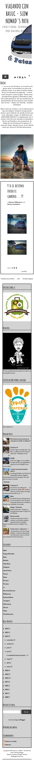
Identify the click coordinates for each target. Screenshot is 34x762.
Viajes (5, 611)
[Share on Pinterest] (16, 268)
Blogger (22, 720)
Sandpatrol (14, 754)
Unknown (8, 745)
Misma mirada (14, 516)
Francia (5, 574)
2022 (7, 632)
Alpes (5, 550)
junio (8, 651)
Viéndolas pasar (8, 614)
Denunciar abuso (10, 727)
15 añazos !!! (14, 447)
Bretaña (5, 560)
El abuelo (7, 482)
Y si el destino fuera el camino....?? (15, 191)
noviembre (10, 640)
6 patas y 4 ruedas (11, 741)
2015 (6, 689)
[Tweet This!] (14, 268)
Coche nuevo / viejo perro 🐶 (19, 529)
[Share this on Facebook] (12, 268)
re (4, 587)
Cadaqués (6, 567)
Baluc (12, 496)
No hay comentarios (13, 204)
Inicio (18, 279)
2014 (6, 693)
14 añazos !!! (14, 485)
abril (8, 663)
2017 (6, 682)
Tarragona (6, 601)
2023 (7, 628)
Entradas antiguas (28, 279)
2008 (7, 697)
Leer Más (24, 271)
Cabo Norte (6, 564)
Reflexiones (18, 202)
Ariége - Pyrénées (16, 507)
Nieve (5, 577)
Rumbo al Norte (8, 597)
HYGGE (12, 458)
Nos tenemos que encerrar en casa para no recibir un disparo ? (20, 440)
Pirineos (11, 202)
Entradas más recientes (8, 279)
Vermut (5, 607)
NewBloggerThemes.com (17, 756)
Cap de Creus (7, 570)
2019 (6, 674)
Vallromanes (7, 604)
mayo (9, 659)
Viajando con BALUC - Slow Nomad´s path (17, 13)
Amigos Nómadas (8, 554)
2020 (7, 670)
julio (8, 648)
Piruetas (6, 584)
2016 (6, 686)
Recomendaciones (9, 591)
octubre (9, 644)
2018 (6, 678)
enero (9, 667)
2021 (6, 636)
